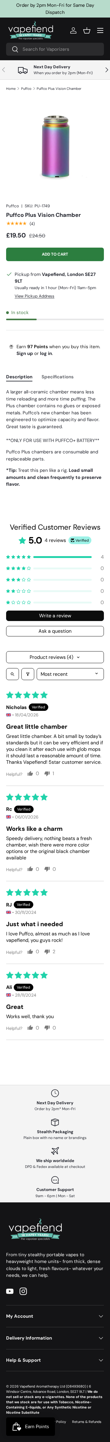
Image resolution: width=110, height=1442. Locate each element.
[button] (87, 30)
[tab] (19, 377)
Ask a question (55, 631)
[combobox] (55, 49)
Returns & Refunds (86, 1422)
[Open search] (12, 674)
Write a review (55, 615)
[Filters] (27, 674)
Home (11, 88)
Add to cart (55, 254)
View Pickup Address (34, 296)
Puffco (26, 88)
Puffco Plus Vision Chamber (59, 88)
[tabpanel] (55, 438)
